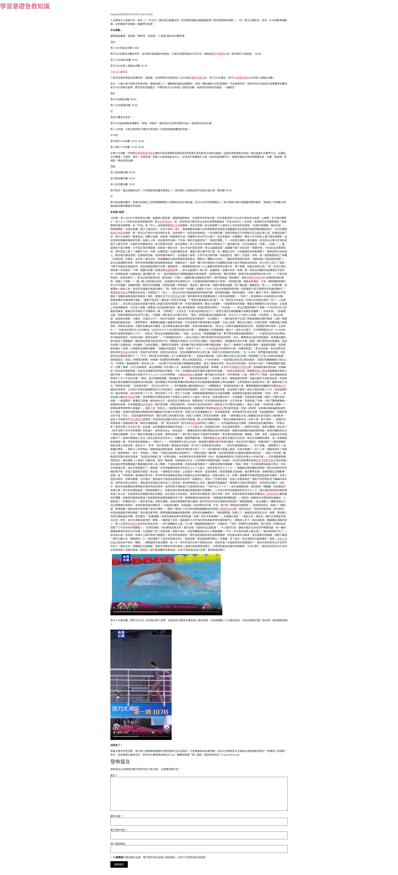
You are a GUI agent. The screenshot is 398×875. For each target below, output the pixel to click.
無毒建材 (215, 348)
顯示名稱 (116, 816)
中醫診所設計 (196, 77)
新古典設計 (136, 419)
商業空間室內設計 (145, 153)
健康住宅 (281, 385)
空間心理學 (261, 370)
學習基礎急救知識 (25, 6)
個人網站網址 (117, 843)
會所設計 (125, 352)
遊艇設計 (219, 408)
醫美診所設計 (117, 232)
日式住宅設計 (164, 221)
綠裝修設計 (189, 374)
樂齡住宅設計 (241, 367)
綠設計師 (135, 523)
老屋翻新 (170, 270)
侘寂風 (195, 423)
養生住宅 (175, 225)
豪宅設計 (217, 438)
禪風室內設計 (120, 292)
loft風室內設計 (225, 508)
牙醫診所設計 (254, 277)
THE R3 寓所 (117, 71)
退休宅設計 (129, 396)
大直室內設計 (242, 77)
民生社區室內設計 (266, 460)
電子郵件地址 (118, 830)
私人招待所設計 (271, 493)
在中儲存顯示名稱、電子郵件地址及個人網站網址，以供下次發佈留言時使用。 (160, 857)
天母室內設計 (175, 296)
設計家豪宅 (146, 404)
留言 (113, 775)
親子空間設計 (219, 53)
